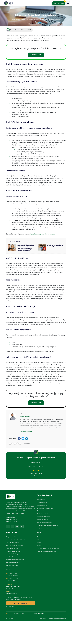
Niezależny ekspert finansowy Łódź (46, 551)
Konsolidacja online (42, 528)
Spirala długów (41, 499)
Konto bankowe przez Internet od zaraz (42, 234)
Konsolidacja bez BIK (43, 519)
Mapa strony (43, 618)
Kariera (39, 545)
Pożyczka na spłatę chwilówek (14, 545)
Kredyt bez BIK (10, 557)
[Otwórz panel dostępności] (68, 617)
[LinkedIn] (26, 438)
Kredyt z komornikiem (12, 565)
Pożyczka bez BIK (11, 537)
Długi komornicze (42, 502)
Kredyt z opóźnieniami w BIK (14, 562)
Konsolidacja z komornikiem (44, 522)
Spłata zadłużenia (42, 505)
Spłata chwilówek (42, 511)
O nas (38, 537)
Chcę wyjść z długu (59, 2)
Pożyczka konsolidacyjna (13, 551)
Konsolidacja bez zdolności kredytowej (47, 525)
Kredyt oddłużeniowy (12, 554)
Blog (38, 540)
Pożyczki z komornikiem (12, 542)
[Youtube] (17, 526)
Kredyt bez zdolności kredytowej (15, 559)
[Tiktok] (22, 526)
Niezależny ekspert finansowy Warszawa (48, 548)
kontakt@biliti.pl (11, 593)
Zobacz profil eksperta (26, 431)
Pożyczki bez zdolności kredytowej (15, 540)
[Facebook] (19, 438)
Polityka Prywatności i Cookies (57, 618)
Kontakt (39, 542)
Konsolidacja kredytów (43, 516)
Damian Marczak (25, 416)
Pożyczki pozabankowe (12, 548)
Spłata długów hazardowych (45, 508)
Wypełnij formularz (19, 603)
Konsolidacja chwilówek (43, 514)
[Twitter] (23, 438)
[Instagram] (12, 526)
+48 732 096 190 (12, 586)
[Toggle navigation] (68, 3)
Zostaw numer (36, 462)
